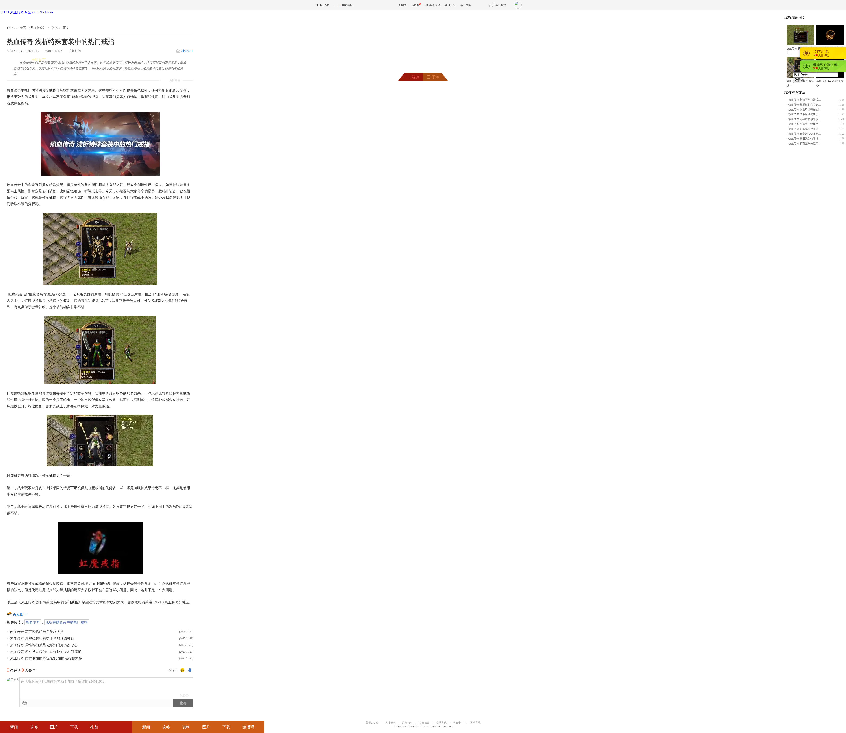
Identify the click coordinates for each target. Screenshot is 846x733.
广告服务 (407, 722)
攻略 (34, 727)
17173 (11, 28)
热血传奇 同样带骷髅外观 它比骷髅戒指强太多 (46, 658)
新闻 (14, 727)
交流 (54, 28)
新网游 (402, 5)
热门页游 (465, 5)
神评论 (187, 51)
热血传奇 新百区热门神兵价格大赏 (37, 632)
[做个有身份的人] (182, 670)
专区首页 (39, 60)
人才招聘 (390, 722)
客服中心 (458, 722)
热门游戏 (500, 5)
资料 (186, 727)
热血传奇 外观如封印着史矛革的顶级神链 (42, 638)
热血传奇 (33, 622)
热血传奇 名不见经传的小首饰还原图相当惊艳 (45, 651)
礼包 (94, 727)
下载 (74, 727)
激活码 (248, 727)
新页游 (415, 5)
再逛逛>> (20, 614)
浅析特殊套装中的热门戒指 (66, 622)
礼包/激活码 (433, 5)
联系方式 (441, 722)
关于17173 (372, 722)
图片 (54, 727)
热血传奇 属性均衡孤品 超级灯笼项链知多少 (44, 645)
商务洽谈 (424, 722)
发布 (183, 703)
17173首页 (323, 5)
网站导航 (347, 5)
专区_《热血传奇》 (33, 28)
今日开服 (450, 5)
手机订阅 (75, 51)
